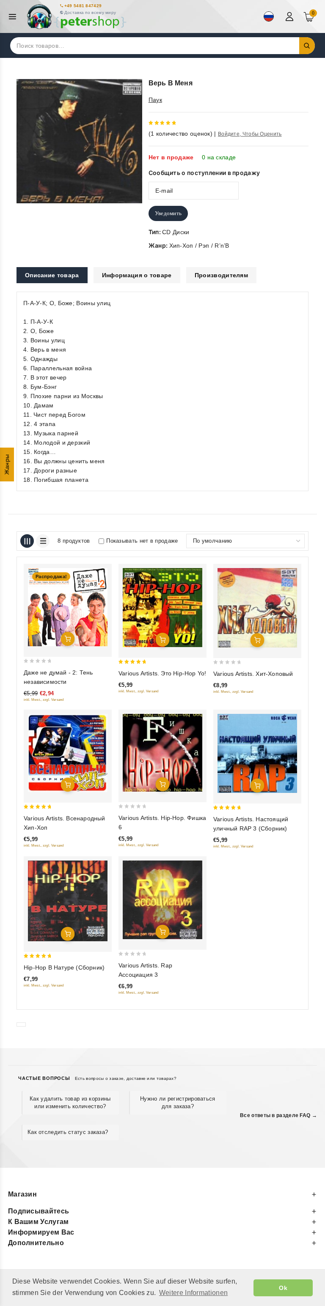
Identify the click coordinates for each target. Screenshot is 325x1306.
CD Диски (175, 232)
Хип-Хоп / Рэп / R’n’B (199, 245)
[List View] (43, 541)
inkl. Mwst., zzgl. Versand (44, 700)
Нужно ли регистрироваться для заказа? (177, 1102)
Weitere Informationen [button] (193, 1292)
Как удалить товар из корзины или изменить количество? (70, 1102)
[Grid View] (27, 541)
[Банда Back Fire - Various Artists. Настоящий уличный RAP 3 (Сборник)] (257, 753)
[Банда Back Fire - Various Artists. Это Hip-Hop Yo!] (162, 607)
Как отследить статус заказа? (68, 1132)
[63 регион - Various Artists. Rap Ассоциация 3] (162, 900)
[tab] (52, 275)
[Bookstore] (76, 16)
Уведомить (168, 213)
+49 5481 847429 (83, 5)
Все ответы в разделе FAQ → (278, 1115)
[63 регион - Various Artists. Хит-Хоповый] (257, 608)
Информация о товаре (137, 275)
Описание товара (52, 275)
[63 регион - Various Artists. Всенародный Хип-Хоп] (67, 753)
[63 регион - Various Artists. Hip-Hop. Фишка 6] (162, 753)
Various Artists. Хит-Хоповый (253, 673)
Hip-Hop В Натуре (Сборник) (64, 967)
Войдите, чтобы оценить (250, 134)
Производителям (221, 275)
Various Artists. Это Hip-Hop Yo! (162, 673)
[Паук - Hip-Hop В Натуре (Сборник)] (67, 901)
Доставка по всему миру (90, 12)
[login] (290, 16)
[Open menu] (14, 16)
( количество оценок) (180, 133)
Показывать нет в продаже (142, 541)
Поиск (307, 45)
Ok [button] (283, 1287)
